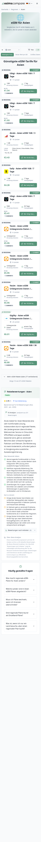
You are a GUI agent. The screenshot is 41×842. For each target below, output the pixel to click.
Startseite (4, 9)
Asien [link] (23, 9)
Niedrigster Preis (7, 55)
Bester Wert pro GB (21, 55)
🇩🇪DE (28, 3)
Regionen (14, 9)
